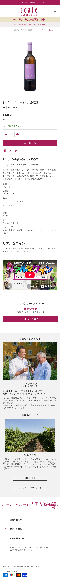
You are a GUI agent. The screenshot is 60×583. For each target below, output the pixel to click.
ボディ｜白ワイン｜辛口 (23, 30)
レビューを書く (30, 319)
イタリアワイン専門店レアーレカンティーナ (18, 567)
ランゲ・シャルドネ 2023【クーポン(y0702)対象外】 (44, 505)
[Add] (17, 134)
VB (4, 107)
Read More (30, 477)
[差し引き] (6, 134)
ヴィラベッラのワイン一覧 (30, 488)
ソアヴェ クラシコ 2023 (16, 505)
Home (9, 30)
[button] (54, 11)
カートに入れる (30, 143)
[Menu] (4, 11)
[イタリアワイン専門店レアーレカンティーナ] (29, 11)
